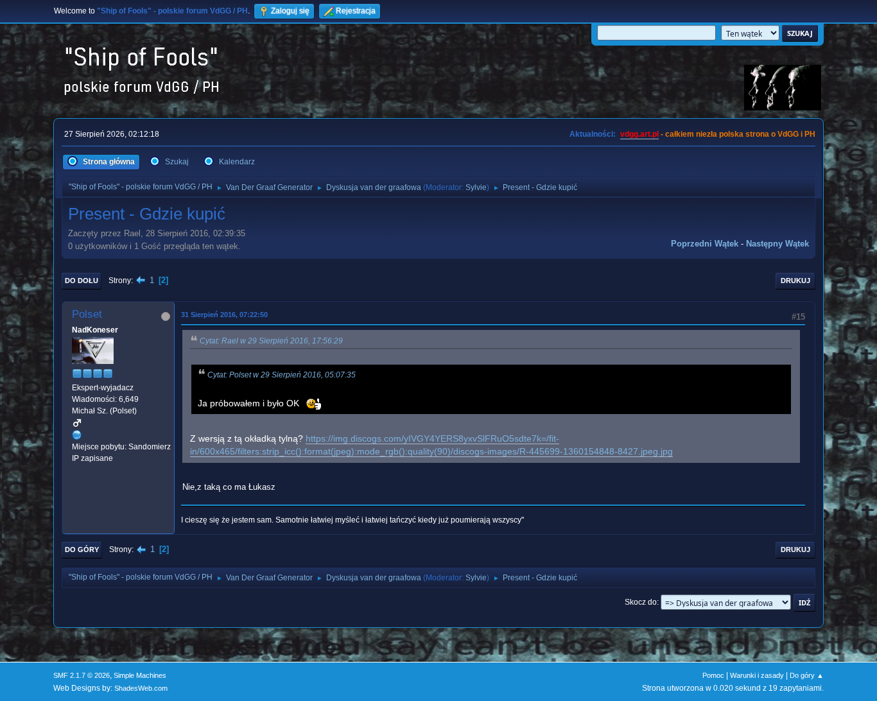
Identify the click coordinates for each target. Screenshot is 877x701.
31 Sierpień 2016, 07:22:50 (224, 314)
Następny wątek (777, 243)
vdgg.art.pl (639, 134)
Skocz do (641, 602)
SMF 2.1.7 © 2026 (81, 675)
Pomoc (713, 675)
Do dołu (81, 280)
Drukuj (795, 280)
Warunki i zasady (757, 675)
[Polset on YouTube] (77, 434)
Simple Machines (140, 675)
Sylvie (476, 187)
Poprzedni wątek (704, 243)
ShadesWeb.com (141, 688)
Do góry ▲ (807, 675)
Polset (87, 314)
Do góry (82, 549)
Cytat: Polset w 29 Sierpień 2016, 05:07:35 (281, 374)
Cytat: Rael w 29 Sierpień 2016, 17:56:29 (271, 340)
